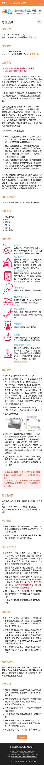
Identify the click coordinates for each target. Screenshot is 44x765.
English (14, 3)
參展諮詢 (22, 737)
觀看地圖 (35, 54)
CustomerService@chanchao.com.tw (24, 757)
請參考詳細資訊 (20, 362)
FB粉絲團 (22, 3)
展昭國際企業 (32, 761)
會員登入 (5, 3)
